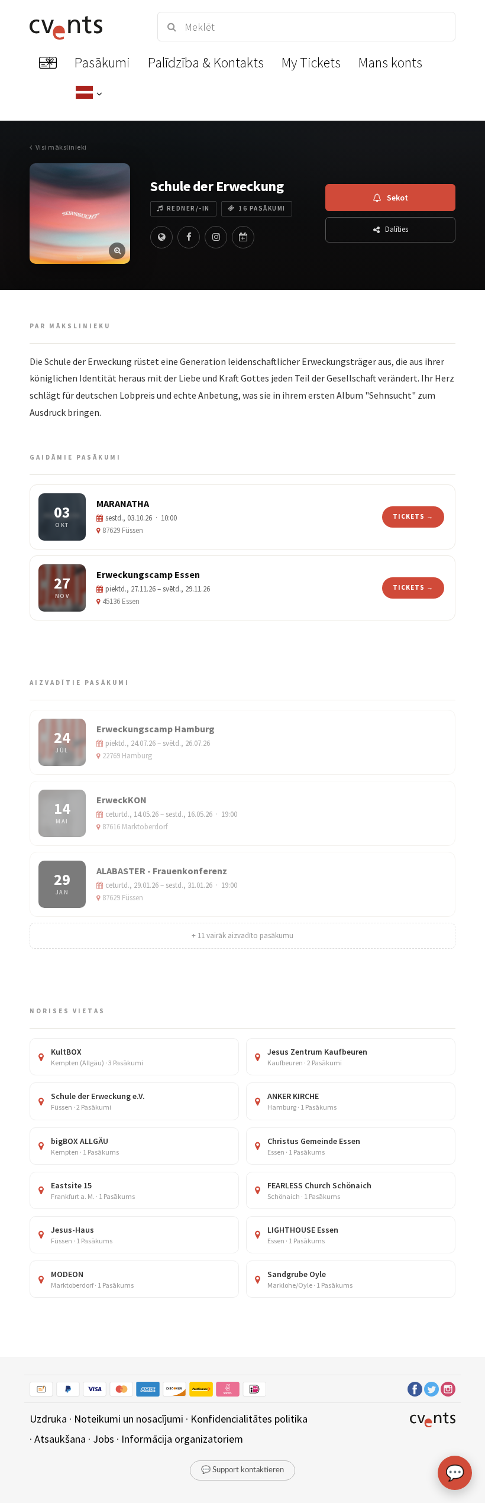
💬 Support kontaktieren (242, 1470)
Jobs (103, 1439)
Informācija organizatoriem (182, 1439)
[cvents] (83, 26)
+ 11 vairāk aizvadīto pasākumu (242, 935)
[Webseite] (161, 237)
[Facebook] (188, 237)
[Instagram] (216, 237)
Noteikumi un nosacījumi (128, 1419)
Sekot (397, 197)
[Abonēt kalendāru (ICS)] (243, 237)
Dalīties (396, 229)
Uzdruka (48, 1419)
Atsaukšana (60, 1439)
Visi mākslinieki (61, 147)
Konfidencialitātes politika (249, 1419)
